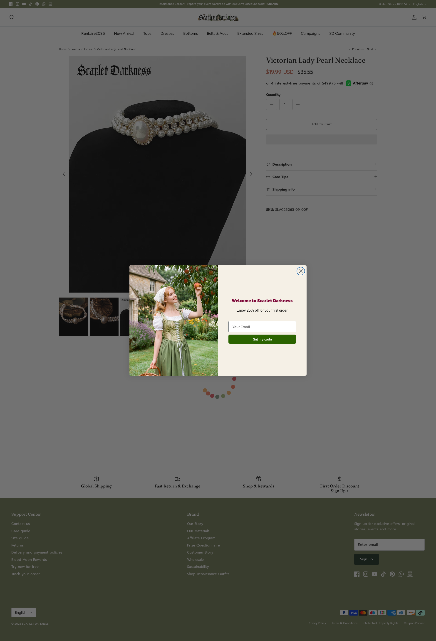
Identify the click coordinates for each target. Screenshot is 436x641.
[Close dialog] (301, 271)
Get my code (262, 339)
